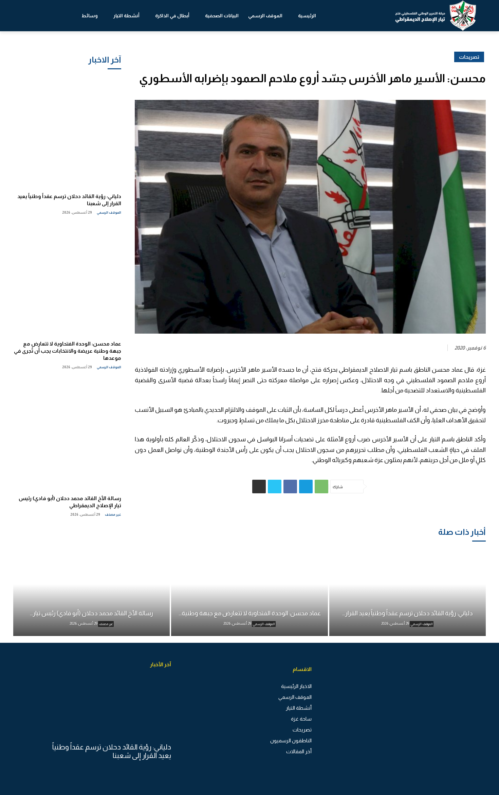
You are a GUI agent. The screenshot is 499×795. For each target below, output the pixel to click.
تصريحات (469, 57)
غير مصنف (113, 514)
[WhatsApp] (321, 486)
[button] (30, 15)
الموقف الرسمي (109, 212)
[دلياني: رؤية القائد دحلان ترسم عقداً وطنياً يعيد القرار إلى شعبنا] (67, 132)
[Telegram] (306, 486)
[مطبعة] (259, 486)
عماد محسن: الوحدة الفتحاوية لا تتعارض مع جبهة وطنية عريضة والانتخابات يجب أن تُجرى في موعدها (67, 351)
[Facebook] (290, 486)
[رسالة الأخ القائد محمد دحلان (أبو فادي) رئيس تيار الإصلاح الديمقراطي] (67, 434)
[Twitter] (274, 486)
